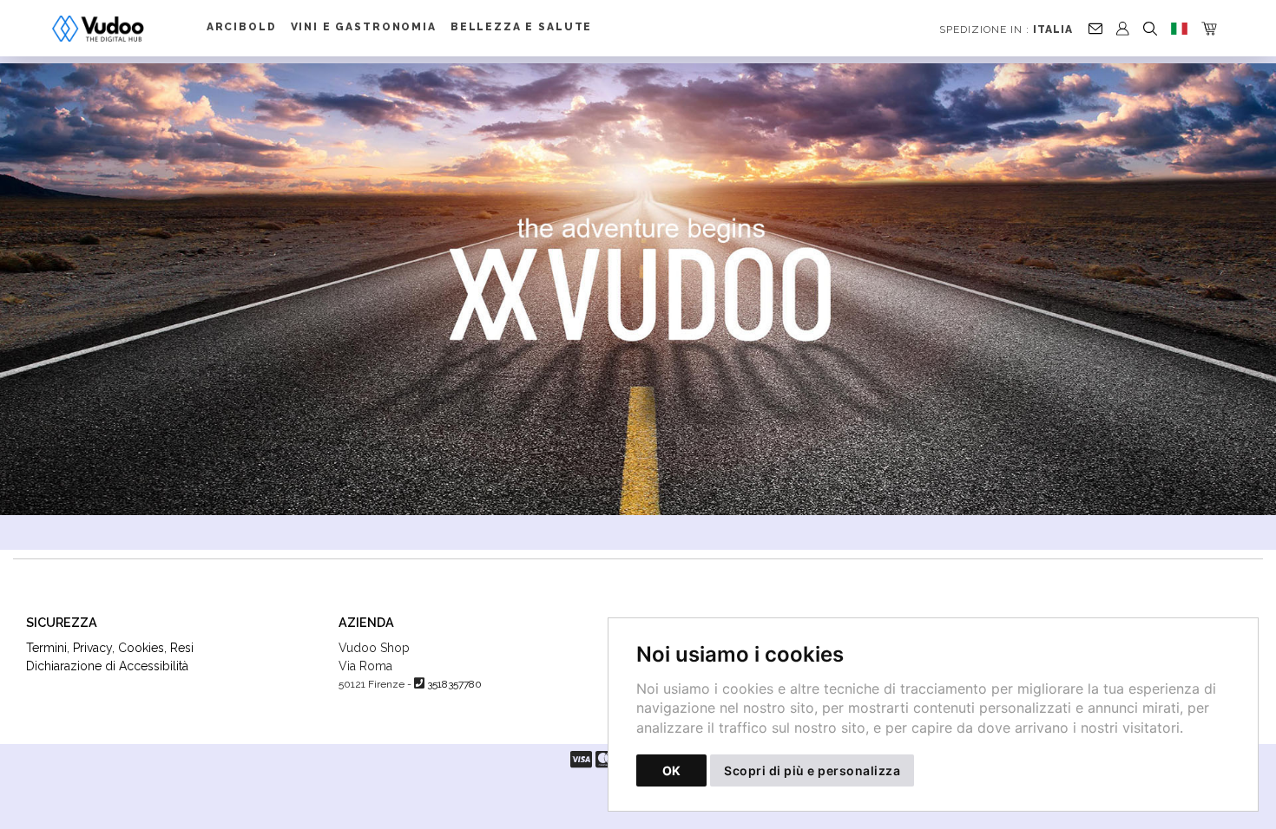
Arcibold (242, 27)
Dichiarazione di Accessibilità (107, 666)
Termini (46, 648)
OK (671, 770)
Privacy (92, 648)
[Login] (1122, 28)
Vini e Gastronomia (364, 27)
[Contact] (1095, 28)
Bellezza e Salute (521, 27)
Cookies (141, 648)
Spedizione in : (1006, 29)
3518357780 (454, 684)
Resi (182, 648)
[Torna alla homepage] (108, 28)
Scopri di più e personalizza (812, 770)
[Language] (1179, 28)
